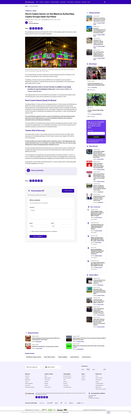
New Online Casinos (49, 357)
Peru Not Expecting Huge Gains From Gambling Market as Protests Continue (98, 54)
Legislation (47, 2)
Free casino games (67, 377)
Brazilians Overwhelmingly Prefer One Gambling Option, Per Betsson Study (99, 30)
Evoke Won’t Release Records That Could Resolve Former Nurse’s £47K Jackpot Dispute (99, 322)
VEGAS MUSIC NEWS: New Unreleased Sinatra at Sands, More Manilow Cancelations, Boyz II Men (99, 154)
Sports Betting (70, 2)
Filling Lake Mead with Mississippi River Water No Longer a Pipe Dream (97, 239)
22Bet (46, 376)
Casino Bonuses (74, 357)
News (37, 2)
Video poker (65, 385)
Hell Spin (46, 381)
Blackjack (65, 383)
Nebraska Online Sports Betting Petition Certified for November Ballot (99, 291)
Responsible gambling (29, 387)
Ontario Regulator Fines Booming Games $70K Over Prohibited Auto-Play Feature (46, 338)
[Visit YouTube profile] (42, 397)
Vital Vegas (84, 2)
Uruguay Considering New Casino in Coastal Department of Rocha (99, 19)
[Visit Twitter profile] (36, 397)
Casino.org (95, 409)
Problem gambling (99, 383)
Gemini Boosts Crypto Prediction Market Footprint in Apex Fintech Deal (99, 198)
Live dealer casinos (67, 387)
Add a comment (68, 190)
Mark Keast (38, 341)
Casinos (83, 377)
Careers (26, 381)
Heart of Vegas (48, 387)
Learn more (65, 412)
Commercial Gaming (33, 6)
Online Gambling (62, 357)
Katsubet (46, 383)
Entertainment (77, 2)
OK (108, 412)
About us (27, 374)
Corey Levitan (101, 159)
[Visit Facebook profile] (39, 397)
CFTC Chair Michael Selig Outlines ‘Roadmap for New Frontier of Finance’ (98, 311)
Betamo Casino (48, 377)
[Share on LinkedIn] (36, 28)
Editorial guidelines (99, 385)
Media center (98, 387)
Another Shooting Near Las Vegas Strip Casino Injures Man (96, 84)
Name (31, 223)
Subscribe (96, 137)
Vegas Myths (63, 2)
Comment (32, 207)
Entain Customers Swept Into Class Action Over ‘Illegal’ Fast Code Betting (98, 165)
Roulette (65, 381)
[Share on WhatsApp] (33, 28)
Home (97, 376)
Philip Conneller (101, 169)
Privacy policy (98, 379)
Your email (90, 130)
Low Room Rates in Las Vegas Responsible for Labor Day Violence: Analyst (97, 226)
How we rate (27, 385)
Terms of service (99, 377)
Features (83, 379)
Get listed (27, 377)
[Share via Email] (41, 28)
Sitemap (97, 381)
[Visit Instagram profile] (44, 397)
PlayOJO (46, 385)
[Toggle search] (105, 2)
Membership (27, 379)
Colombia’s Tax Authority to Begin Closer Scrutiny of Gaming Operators (98, 42)
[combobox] (34, 367)
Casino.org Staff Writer (34, 23)
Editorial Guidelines (29, 383)
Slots (64, 379)
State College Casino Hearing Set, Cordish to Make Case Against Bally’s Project (97, 213)
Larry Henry (94, 87)
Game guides (66, 374)
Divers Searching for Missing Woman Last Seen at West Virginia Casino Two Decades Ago (99, 176)
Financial (42, 2)
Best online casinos (67, 376)
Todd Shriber (100, 191)
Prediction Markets (54, 2)
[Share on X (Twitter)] (39, 28)
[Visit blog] (47, 397)
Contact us (27, 376)
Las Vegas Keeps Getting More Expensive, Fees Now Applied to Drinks (97, 264)
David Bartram (80, 349)
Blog (89, 2)
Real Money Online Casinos (33, 357)
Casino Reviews (86, 357)
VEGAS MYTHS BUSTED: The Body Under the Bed (45, 346)
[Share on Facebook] (30, 28)
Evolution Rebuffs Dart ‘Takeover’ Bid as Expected (99, 281)
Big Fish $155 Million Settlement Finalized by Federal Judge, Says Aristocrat (97, 251)
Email (52, 223)
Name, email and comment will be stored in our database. (44, 231)
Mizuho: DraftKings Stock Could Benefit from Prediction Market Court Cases (99, 188)
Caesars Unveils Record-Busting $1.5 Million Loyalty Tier (98, 301)
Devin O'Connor (101, 181)
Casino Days (47, 379)
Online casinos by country (101, 388)
